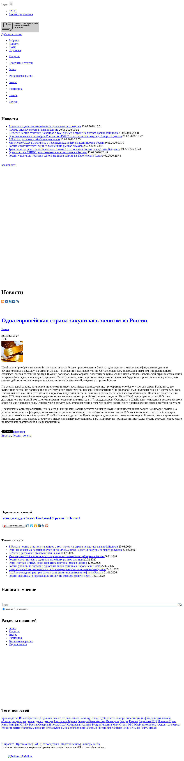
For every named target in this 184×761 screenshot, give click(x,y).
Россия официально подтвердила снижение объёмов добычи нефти (50, 575)
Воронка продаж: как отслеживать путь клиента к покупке (45, 126)
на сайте (9, 609)
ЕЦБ (154, 721)
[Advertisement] (92, 230)
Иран (172, 721)
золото (27, 435)
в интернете (22, 609)
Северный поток (48, 724)
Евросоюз (145, 721)
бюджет (175, 724)
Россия (17, 435)
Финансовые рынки (21, 75)
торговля (75, 727)
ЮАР (137, 724)
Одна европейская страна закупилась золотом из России (74, 320)
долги (39, 721)
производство (9, 718)
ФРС (131, 724)
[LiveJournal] (43, 526)
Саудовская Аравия (79, 724)
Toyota (102, 718)
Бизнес (13, 82)
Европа (5, 435)
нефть (157, 718)
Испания (163, 721)
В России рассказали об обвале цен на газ (34, 139)
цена (119, 727)
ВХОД (13, 10)
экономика (72, 718)
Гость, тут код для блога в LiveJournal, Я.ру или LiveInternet (40, 518)
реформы (28, 727)
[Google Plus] (47, 526)
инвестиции (133, 718)
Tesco (94, 718)
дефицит (20, 721)
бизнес (57, 718)
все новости (8, 164)
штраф (153, 727)
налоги (166, 718)
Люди (12, 46)
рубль (56, 727)
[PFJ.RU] (20, 31)
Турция (96, 724)
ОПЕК (24, 724)
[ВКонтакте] (28, 526)
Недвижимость (18, 644)
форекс (111, 727)
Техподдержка (50, 744)
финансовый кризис (93, 727)
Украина (106, 724)
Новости (14, 43)
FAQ (36, 744)
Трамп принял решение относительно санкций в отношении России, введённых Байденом (64, 149)
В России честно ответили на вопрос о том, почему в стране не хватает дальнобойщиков (63, 132)
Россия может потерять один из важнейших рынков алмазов (46, 145)
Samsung (85, 718)
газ (63, 718)
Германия (46, 718)
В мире (13, 95)
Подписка (15, 50)
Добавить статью (11, 34)
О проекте (7, 744)
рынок (65, 727)
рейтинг (18, 727)
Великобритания (29, 718)
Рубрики (14, 40)
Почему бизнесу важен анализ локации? (33, 129)
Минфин (14, 724)
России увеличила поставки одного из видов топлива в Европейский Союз (55, 155)
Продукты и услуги (21, 62)
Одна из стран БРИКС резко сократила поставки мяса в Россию (48, 152)
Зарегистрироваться (21, 14)
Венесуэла (112, 721)
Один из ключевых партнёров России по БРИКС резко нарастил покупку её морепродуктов (65, 136)
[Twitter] (32, 526)
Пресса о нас (24, 744)
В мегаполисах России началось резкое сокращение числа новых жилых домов (57, 569)
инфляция (147, 718)
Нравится (19, 431)
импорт (120, 718)
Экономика (15, 88)
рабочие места (44, 727)
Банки (12, 69)
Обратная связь (70, 744)
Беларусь (83, 721)
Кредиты (14, 56)
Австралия (60, 721)
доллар (31, 721)
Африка (72, 721)
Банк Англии (97, 721)
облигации (8, 721)
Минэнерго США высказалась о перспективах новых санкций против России (57, 142)
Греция (124, 721)
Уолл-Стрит (119, 724)
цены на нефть (139, 727)
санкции (6, 727)
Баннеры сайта (91, 744)
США (62, 724)
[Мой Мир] (39, 526)
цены (126, 727)
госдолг (161, 724)
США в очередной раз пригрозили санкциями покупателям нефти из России (56, 572)
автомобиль (148, 724)
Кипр (4, 724)
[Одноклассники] (35, 526)
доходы (48, 721)
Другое (13, 101)
